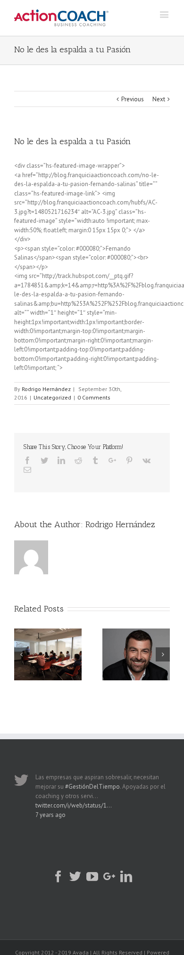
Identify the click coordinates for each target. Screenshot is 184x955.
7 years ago (50, 815)
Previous (132, 99)
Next (158, 99)
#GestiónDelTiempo (92, 787)
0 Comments (93, 397)
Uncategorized (52, 397)
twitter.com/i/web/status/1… (73, 805)
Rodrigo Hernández (46, 388)
